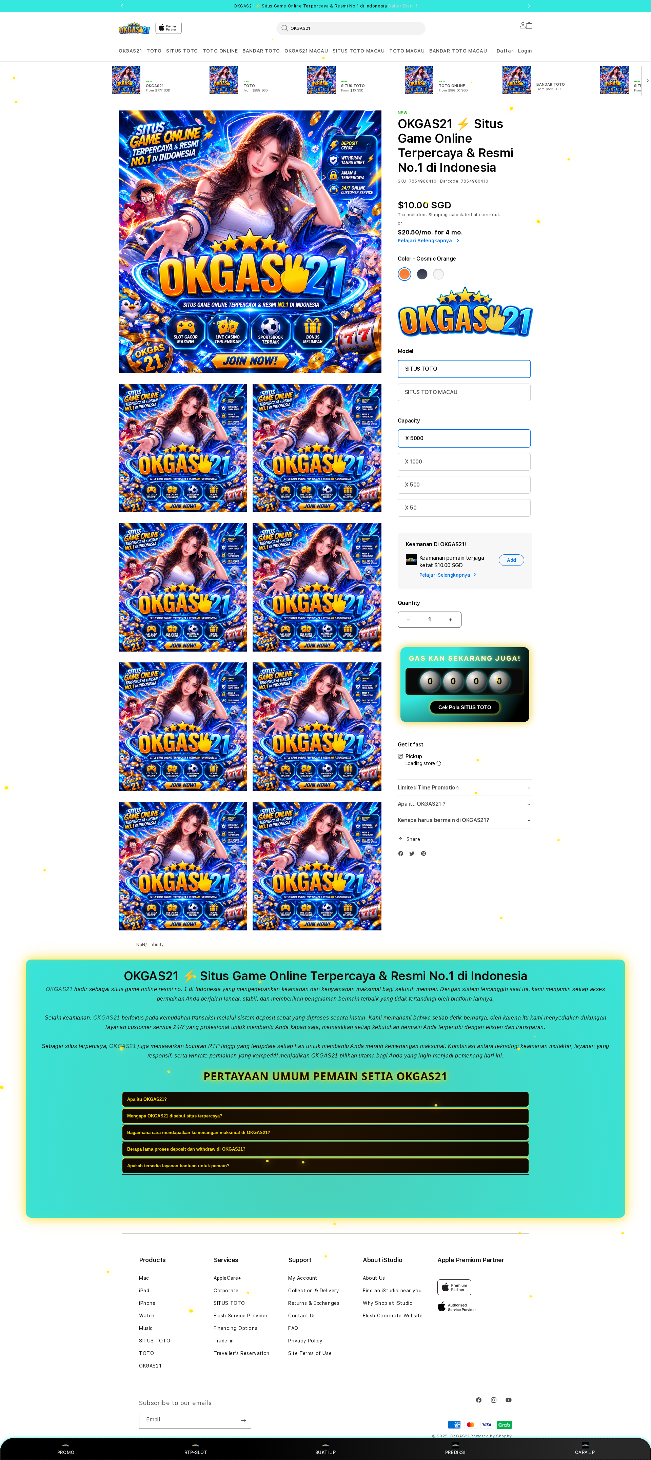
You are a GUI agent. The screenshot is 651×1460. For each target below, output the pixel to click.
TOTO (153, 51)
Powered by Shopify (491, 1436)
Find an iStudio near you (392, 1290)
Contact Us (302, 1315)
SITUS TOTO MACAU (359, 51)
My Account (302, 1278)
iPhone (147, 1303)
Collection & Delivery (313, 1290)
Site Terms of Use (310, 1353)
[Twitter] (413, 855)
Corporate (226, 1290)
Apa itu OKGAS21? (147, 1099)
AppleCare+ (227, 1278)
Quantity (409, 603)
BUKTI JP (325, 1452)
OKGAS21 (130, 51)
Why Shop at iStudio (388, 1303)
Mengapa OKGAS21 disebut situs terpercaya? (174, 1115)
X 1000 (413, 461)
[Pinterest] (425, 855)
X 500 (412, 484)
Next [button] (529, 6)
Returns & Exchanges (313, 1303)
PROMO (66, 1452)
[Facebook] (402, 855)
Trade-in (224, 1340)
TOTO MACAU (407, 51)
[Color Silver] (438, 274)
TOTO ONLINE (220, 51)
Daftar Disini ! (402, 6)
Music (146, 1328)
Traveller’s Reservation (242, 1353)
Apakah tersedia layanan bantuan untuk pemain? (178, 1165)
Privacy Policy (305, 1340)
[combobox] (351, 28)
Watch (147, 1315)
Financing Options (235, 1328)
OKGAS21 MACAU (306, 51)
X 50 (411, 508)
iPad (144, 1290)
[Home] (134, 28)
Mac (144, 1278)
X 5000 (414, 438)
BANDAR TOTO (261, 51)
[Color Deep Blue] (422, 274)
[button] (130, 51)
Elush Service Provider (241, 1315)
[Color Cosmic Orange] (404, 274)
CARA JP (585, 1452)
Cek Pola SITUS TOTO (464, 707)
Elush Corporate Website (393, 1315)
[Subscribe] (243, 1420)
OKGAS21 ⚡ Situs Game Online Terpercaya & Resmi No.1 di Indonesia (325, 6)
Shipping (438, 214)
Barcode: (449, 181)
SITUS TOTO (182, 51)
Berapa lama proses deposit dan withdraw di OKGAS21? (186, 1149)
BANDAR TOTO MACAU (458, 51)
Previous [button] (122, 6)
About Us (374, 1278)
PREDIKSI (455, 1452)
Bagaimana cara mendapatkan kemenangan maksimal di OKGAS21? (198, 1132)
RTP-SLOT (195, 1452)
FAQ (293, 1328)
